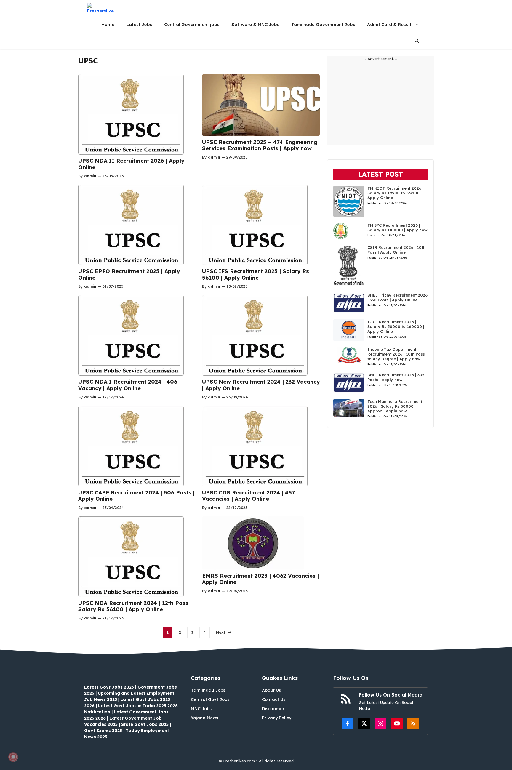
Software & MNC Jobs (255, 24)
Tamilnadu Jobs (208, 690)
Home (107, 24)
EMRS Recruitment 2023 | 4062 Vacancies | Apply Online (260, 579)
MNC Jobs (201, 708)
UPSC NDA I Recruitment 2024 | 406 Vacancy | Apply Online (127, 385)
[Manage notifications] (13, 757)
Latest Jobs (139, 24)
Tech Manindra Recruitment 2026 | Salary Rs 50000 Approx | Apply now (394, 406)
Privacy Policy (276, 718)
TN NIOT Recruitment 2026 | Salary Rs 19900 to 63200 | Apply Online (395, 193)
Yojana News (204, 718)
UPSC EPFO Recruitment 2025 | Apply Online (129, 274)
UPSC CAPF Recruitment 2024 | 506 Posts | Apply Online (136, 495)
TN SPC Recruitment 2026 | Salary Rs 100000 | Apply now (397, 227)
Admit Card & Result (389, 24)
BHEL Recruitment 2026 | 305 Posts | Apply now (395, 377)
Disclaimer (273, 708)
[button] (417, 41)
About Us (271, 690)
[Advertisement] (380, 103)
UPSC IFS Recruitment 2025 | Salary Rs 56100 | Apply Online (255, 274)
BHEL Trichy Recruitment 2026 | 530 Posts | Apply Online (397, 297)
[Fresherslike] (102, 8)
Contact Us (273, 699)
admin (90, 176)
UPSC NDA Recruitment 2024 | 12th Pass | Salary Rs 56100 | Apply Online (135, 606)
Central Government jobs (192, 24)
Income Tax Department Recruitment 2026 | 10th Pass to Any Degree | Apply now (396, 354)
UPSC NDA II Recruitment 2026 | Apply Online (131, 164)
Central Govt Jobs (210, 699)
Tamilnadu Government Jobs (323, 24)
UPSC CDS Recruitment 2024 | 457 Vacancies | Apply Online (248, 495)
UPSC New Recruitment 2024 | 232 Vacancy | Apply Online (261, 385)
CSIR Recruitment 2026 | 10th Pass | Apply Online (396, 249)
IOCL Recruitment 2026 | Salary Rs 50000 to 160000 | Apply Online (395, 326)
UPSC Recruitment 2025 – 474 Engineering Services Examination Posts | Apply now (259, 145)
